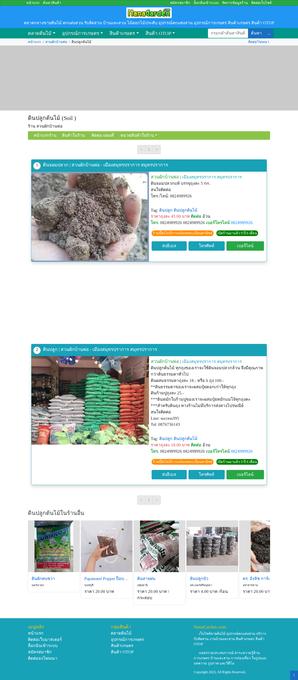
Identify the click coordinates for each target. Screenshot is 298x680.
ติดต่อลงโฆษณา (42, 658)
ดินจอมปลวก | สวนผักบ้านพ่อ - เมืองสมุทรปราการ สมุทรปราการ (105, 164)
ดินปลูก (166, 210)
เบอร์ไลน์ (245, 245)
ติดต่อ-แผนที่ (102, 135)
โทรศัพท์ (206, 245)
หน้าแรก (32, 3)
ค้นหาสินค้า (52, 3)
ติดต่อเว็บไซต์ (261, 3)
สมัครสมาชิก (180, 3)
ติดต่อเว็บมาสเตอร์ (45, 639)
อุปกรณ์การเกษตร (80, 33)
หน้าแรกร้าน (45, 135)
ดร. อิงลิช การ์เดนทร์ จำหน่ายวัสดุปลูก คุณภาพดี (265, 578)
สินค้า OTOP (158, 33)
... (269, 33)
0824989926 (242, 222)
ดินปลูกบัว (199, 578)
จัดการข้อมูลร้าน (235, 3)
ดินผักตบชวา (43, 578)
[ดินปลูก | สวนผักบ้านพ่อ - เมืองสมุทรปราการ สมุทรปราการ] (90, 400)
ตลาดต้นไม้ (39, 33)
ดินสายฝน (146, 578)
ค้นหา (256, 33)
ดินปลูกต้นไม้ (185, 210)
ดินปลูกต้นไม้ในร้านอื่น (56, 513)
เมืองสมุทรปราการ (199, 177)
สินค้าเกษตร (122, 33)
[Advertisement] (149, 78)
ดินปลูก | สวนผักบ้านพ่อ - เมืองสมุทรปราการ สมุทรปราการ (100, 349)
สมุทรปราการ (229, 177)
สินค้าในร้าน (73, 135)
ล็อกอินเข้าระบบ (206, 3)
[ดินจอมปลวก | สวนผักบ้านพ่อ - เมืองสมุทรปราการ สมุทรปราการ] (90, 217)
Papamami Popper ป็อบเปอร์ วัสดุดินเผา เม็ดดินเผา (106, 578)
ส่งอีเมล (169, 245)
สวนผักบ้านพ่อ (56, 42)
